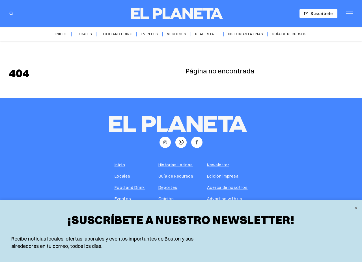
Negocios (176, 34)
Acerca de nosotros (227, 187)
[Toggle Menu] (349, 13)
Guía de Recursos (289, 34)
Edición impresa (223, 176)
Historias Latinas (245, 34)
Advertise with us (224, 198)
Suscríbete (322, 13)
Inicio (60, 34)
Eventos (149, 34)
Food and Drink (116, 34)
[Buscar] (11, 13)
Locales (84, 34)
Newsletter (218, 164)
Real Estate (207, 34)
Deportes (168, 187)
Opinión (166, 198)
